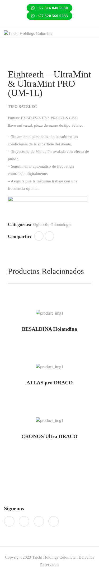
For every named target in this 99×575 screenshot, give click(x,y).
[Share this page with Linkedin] (49, 236)
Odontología (60, 224)
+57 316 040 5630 (52, 8)
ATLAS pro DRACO (49, 382)
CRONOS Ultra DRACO (49, 436)
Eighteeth (40, 224)
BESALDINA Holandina (49, 329)
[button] (39, 236)
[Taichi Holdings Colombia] (28, 33)
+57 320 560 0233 (52, 16)
